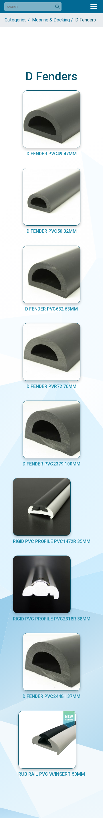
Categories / (18, 20)
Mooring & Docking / (53, 20)
